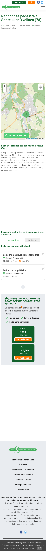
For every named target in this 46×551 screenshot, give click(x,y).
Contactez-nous (23, 489)
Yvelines (37, 25)
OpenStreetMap (32, 139)
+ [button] (4, 86)
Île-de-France (28, 25)
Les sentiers (13, 240)
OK (39, 548)
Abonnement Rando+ (23, 474)
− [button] (4, 89)
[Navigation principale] (43, 8)
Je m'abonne (23, 339)
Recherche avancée (17, 135)
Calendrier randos (23, 479)
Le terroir (32, 240)
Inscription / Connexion (23, 470)
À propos (19, 2)
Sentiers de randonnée (13, 25)
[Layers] (40, 87)
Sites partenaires (23, 484)
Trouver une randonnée (23, 460)
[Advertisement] (23, 56)
